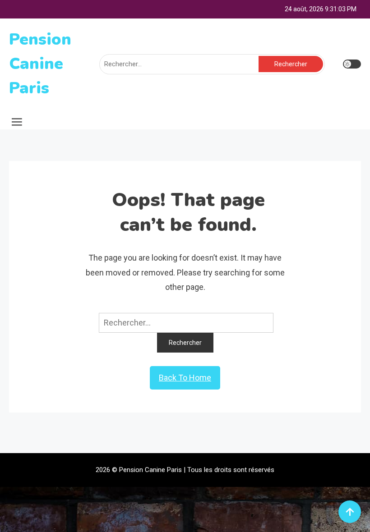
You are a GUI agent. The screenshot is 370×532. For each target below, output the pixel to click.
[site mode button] (352, 64)
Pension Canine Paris (40, 63)
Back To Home (185, 377)
